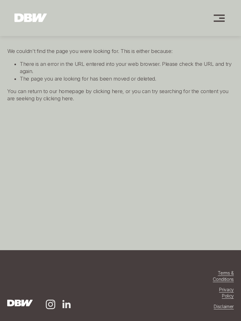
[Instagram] (51, 304)
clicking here (108, 91)
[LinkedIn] (66, 304)
